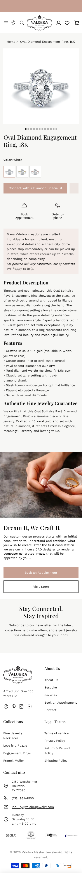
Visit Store (41, 586)
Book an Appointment (30, 572)
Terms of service (56, 733)
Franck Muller (13, 760)
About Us (51, 680)
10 (51, 129)
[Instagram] (21, 706)
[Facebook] (6, 706)
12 (56, 129)
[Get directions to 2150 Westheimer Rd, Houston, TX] (13, 22)
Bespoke (50, 687)
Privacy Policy (54, 740)
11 (53, 129)
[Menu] (5, 23)
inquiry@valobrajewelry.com (33, 807)
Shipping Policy (55, 760)
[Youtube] (29, 706)
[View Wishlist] (67, 22)
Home (11, 41)
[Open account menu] (58, 22)
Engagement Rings (17, 753)
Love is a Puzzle (15, 745)
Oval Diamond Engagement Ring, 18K (47, 41)
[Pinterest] (13, 706)
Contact (50, 710)
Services (50, 695)
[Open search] (21, 22)
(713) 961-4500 (23, 798)
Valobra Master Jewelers (40, 852)
